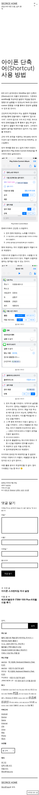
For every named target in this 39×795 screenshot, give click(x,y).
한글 (28, 705)
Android (4, 714)
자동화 (11, 705)
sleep (32, 693)
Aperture (5, 689)
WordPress (5, 787)
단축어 (18, 490)
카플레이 (16, 705)
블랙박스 (17, 702)
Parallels (10, 693)
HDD (26, 689)
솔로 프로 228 (26, 702)
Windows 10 (9, 698)
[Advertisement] (19, 35)
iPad (36, 689)
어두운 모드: (32, 792)
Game (3, 720)
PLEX (22, 693)
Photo (3, 736)
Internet (4, 723)
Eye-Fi (14, 689)
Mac (3, 733)
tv (4, 698)
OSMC (5, 693)
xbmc (16, 698)
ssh (2, 698)
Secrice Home (9, 3)
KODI (2, 693)
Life (9, 488)
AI (1, 689)
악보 (36, 702)
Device (4, 717)
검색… (3, 620)
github (22, 689)
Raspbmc (26, 693)
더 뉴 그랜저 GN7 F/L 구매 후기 (13, 644)
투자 (26, 705)
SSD (35, 693)
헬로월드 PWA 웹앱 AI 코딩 (11, 647)
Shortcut (12, 490)
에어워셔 (3, 705)
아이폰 (27, 490)
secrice (8, 485)
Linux (3, 729)
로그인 (3, 762)
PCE (15, 693)
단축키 (23, 698)
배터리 (12, 702)
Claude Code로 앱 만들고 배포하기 (14, 650)
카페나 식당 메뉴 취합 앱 (10, 653)
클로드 (23, 705)
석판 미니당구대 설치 (16, 668)
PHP (20, 693)
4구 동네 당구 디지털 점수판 (25, 681)
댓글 (3, 515)
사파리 (20, 702)
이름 (3, 537)
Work (3, 739)
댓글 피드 (4, 769)
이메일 (4, 549)
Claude (10, 689)
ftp (20, 689)
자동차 (7, 705)
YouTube (20, 698)
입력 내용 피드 (6, 765)
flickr (18, 689)
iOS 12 (7, 490)
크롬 (20, 705)
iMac (29, 689)
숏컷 (22, 490)
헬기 (32, 705)
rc (29, 693)
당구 (27, 698)
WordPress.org (7, 772)
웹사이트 (4, 560)
